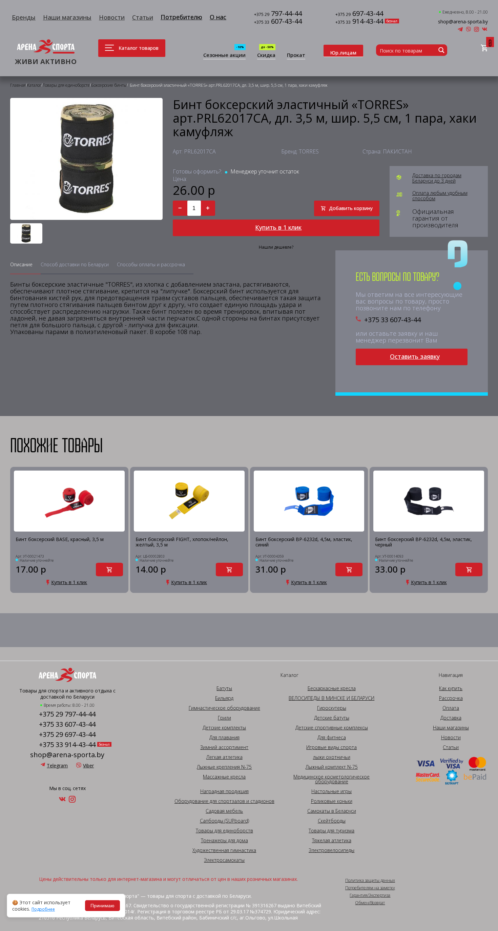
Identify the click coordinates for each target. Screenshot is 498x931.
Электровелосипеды (331, 850)
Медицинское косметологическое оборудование (331, 779)
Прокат (296, 55)
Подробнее (43, 909)
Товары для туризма (331, 830)
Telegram (57, 765)
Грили (224, 718)
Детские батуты (331, 718)
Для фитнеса (331, 737)
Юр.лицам (343, 52)
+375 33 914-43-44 (67, 744)
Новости (112, 17)
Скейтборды (332, 821)
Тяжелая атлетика (331, 840)
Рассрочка (451, 698)
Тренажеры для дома (224, 840)
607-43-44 (278, 22)
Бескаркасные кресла (332, 688)
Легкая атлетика (224, 757)
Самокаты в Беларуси (331, 811)
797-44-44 (278, 14)
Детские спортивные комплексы (331, 727)
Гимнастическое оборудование (224, 708)
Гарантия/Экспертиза (370, 895)
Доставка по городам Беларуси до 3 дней (436, 178)
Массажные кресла (224, 776)
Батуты (224, 688)
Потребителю (181, 17)
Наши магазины (67, 17)
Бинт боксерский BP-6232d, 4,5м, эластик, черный (423, 542)
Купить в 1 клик (278, 227)
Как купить (450, 688)
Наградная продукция (224, 791)
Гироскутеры (331, 708)
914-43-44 (359, 22)
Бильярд (224, 698)
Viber (88, 765)
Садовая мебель (224, 811)
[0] (484, 48)
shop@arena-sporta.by (463, 21)
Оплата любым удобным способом (440, 195)
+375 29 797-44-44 (67, 714)
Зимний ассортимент (224, 747)
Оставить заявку (415, 356)
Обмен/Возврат (370, 903)
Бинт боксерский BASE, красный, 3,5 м (60, 539)
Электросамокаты (224, 860)
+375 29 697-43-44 (67, 734)
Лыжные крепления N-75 (224, 767)
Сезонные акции (224, 55)
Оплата (450, 708)
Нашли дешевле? (276, 247)
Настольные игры (331, 791)
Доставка (450, 718)
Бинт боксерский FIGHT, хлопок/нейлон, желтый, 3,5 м (182, 542)
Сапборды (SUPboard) (224, 821)
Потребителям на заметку (370, 888)
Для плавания (224, 737)
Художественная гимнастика (224, 850)
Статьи (142, 17)
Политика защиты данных (370, 880)
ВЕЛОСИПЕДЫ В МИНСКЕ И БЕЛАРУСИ (331, 698)
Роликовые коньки (331, 801)
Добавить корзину (351, 208)
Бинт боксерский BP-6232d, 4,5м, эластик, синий (303, 542)
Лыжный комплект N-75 (332, 767)
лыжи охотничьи (331, 757)
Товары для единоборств (224, 830)
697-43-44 (359, 14)
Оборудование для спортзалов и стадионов (224, 801)
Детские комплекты (224, 727)
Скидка (266, 55)
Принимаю (102, 905)
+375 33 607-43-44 (392, 319)
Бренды (24, 17)
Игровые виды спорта (331, 747)
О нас (218, 17)
